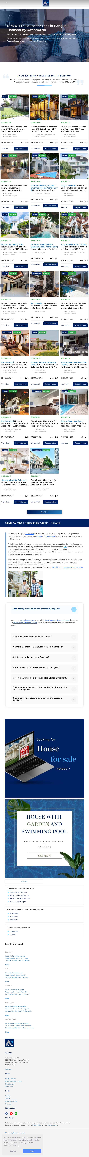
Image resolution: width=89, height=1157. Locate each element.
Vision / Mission (10, 1079)
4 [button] (19, 118)
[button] (6, 3)
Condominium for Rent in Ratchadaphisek (19, 1028)
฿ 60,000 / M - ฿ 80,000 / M (19, 895)
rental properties (27, 620)
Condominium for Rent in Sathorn (16, 977)
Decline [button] (13, 1151)
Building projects (11, 1101)
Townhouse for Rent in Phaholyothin (17, 1009)
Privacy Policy (36, 1125)
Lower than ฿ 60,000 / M (18, 892)
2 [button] (15, 118)
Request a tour (20, 148)
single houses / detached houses (57, 620)
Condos (12, 934)
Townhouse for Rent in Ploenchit (16, 992)
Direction (8, 1069)
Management (9, 1084)
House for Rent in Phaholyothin (15, 1007)
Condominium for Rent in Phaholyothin (18, 1011)
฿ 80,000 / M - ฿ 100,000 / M (20, 899)
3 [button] (17, 118)
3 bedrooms (14, 913)
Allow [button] (32, 1151)
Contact (8, 1096)
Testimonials (9, 1087)
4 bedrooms (14, 916)
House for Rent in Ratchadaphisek (16, 1023)
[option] (14, 107)
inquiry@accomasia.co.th (73, 567)
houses (39, 536)
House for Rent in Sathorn (14, 973)
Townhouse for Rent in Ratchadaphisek (18, 1026)
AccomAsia (29, 534)
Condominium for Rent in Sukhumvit (17, 961)
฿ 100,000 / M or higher (18, 902)
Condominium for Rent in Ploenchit (17, 994)
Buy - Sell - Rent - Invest (13, 1081)
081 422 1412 (57, 567)
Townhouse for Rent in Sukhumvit (16, 958)
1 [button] (13, 118)
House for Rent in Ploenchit (14, 990)
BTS (65, 547)
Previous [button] (2, 109)
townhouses (50, 536)
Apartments (14, 931)
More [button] (7, 965)
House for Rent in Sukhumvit (15, 956)
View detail (5, 148)
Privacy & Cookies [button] (11, 1145)
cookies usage (52, 1125)
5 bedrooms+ (14, 920)
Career (7, 1099)
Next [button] (27, 109)
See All (13, 47)
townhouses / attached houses (25, 623)
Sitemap (8, 1104)
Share (25, 882)
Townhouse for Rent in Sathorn (15, 975)
